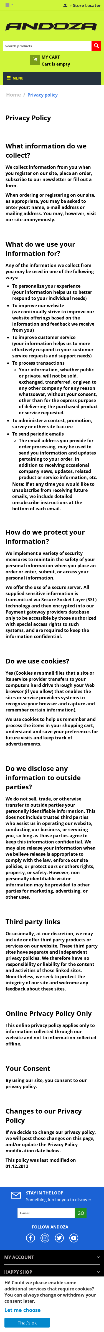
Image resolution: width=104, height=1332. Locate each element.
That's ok (27, 1323)
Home (13, 94)
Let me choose (22, 1310)
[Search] (96, 46)
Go (80, 1213)
